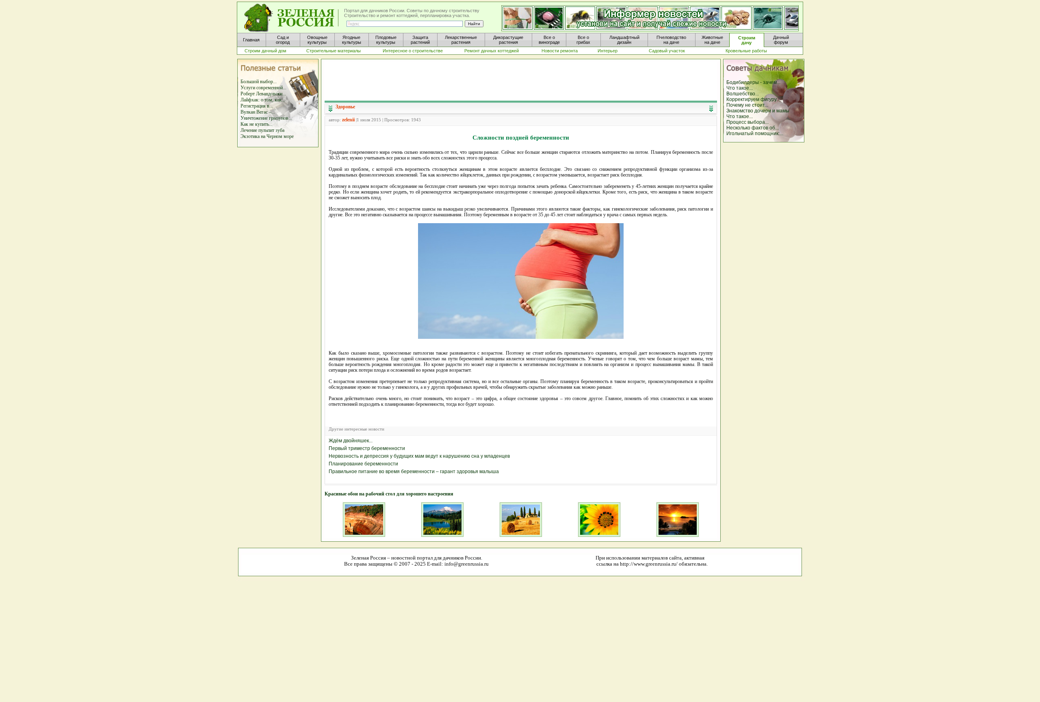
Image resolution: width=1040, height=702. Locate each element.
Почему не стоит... (747, 105)
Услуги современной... (263, 87)
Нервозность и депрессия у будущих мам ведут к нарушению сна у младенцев (419, 456)
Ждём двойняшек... (351, 441)
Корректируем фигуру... (753, 99)
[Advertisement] (521, 79)
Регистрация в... (256, 106)
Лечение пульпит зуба (262, 130)
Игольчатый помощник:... (754, 133)
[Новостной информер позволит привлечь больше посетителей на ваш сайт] (650, 18)
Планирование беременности (363, 464)
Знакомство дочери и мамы (757, 111)
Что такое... (739, 88)
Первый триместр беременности (367, 448)
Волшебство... (742, 94)
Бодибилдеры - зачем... (753, 82)
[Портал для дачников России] (291, 18)
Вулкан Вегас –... (257, 112)
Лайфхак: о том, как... (262, 100)
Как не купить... (256, 124)
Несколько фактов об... (752, 128)
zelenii (348, 120)
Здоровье (345, 107)
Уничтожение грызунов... (266, 118)
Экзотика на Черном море (267, 136)
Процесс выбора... (747, 122)
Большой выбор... (258, 81)
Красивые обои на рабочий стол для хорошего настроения (389, 494)
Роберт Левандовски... (263, 94)
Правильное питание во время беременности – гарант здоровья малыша (414, 471)
